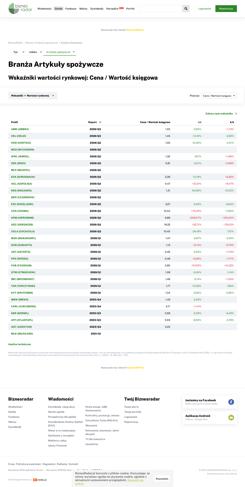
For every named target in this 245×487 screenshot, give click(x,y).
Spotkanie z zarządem (61, 435)
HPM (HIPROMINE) (22, 217)
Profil (14, 122)
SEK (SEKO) (18, 163)
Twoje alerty (131, 406)
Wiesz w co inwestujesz (62, 430)
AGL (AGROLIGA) (21, 183)
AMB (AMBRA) (20, 129)
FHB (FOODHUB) (21, 265)
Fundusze (70, 8)
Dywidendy (96, 8)
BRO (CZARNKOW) (23, 197)
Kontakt (73, 464)
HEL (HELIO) (18, 136)
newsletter (91, 444)
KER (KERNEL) (20, 313)
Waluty (83, 8)
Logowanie (204, 8)
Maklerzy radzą (57, 440)
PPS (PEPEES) (19, 258)
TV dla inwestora (95, 439)
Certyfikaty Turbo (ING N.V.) (101, 420)
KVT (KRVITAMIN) (22, 292)
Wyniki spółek (56, 411)
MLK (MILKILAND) (22, 333)
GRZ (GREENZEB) (22, 224)
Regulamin (49, 464)
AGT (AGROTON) (21, 326)
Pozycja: (195, 95)
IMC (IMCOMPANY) (22, 279)
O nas (11, 464)
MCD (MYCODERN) (22, 149)
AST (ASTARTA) (20, 251)
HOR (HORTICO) (21, 142)
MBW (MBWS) (20, 299)
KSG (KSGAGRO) (21, 190)
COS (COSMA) (20, 211)
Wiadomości (44, 8)
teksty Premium (57, 445)
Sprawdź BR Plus (135, 30)
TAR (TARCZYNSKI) (23, 285)
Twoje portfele (132, 411)
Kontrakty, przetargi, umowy (102, 415)
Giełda (58, 8)
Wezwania (91, 425)
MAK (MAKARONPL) (23, 238)
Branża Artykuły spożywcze (42, 42)
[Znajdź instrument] (186, 8)
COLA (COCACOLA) (23, 231)
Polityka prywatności (28, 464)
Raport (92, 122)
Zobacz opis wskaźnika (219, 113)
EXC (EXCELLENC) (22, 204)
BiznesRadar (15, 42)
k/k (232, 122)
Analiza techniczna (19, 344)
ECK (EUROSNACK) (23, 176)
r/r (199, 122)
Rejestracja (226, 8)
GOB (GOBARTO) (21, 245)
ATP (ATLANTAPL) (22, 320)
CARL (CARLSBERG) (23, 306)
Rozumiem (162, 478)
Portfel (130, 8)
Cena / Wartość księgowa (155, 122)
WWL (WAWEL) (20, 156)
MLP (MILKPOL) (20, 170)
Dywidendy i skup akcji (61, 406)
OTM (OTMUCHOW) (23, 272)
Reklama (62, 464)
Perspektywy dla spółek (62, 416)
